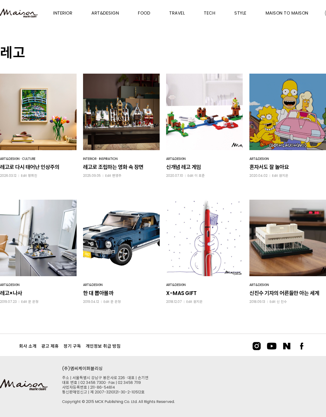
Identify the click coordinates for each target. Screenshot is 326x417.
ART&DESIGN (10, 158)
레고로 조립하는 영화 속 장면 (113, 167)
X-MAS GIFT (181, 293)
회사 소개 (28, 346)
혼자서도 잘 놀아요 (269, 167)
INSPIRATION (108, 158)
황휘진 (32, 175)
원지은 (283, 175)
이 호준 (200, 175)
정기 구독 (72, 346)
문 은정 (33, 301)
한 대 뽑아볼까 (98, 293)
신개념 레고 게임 (183, 167)
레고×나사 (11, 293)
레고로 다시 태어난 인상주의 (29, 167)
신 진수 (282, 301)
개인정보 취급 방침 (103, 346)
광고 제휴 (50, 346)
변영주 (116, 175)
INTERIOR (90, 158)
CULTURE (29, 158)
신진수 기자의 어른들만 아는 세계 (284, 293)
